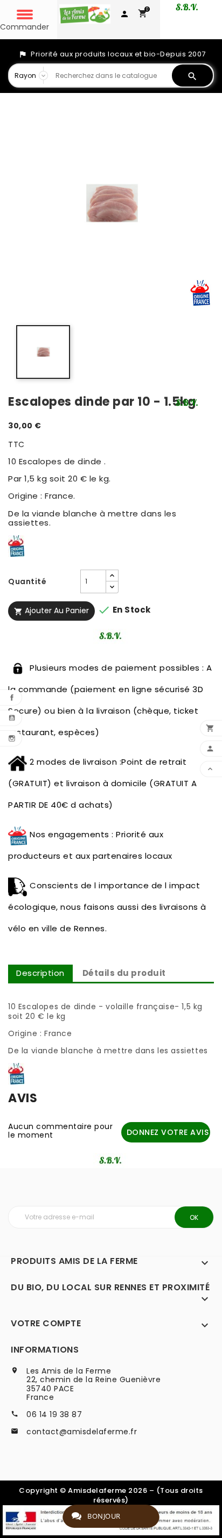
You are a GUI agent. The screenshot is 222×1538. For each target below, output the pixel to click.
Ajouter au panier (51, 610)
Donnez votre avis (168, 1132)
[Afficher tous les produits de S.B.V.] (187, 402)
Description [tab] (40, 973)
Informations (45, 1349)
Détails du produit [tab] (124, 973)
